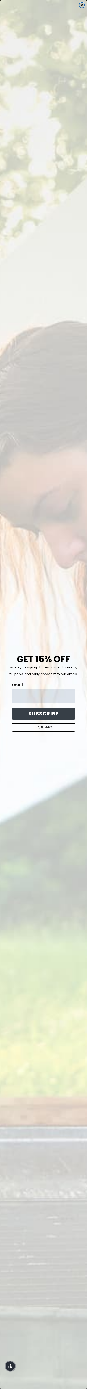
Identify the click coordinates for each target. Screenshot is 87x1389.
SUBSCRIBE (43, 713)
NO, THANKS (43, 727)
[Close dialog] (82, 5)
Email (17, 684)
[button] (10, 1366)
